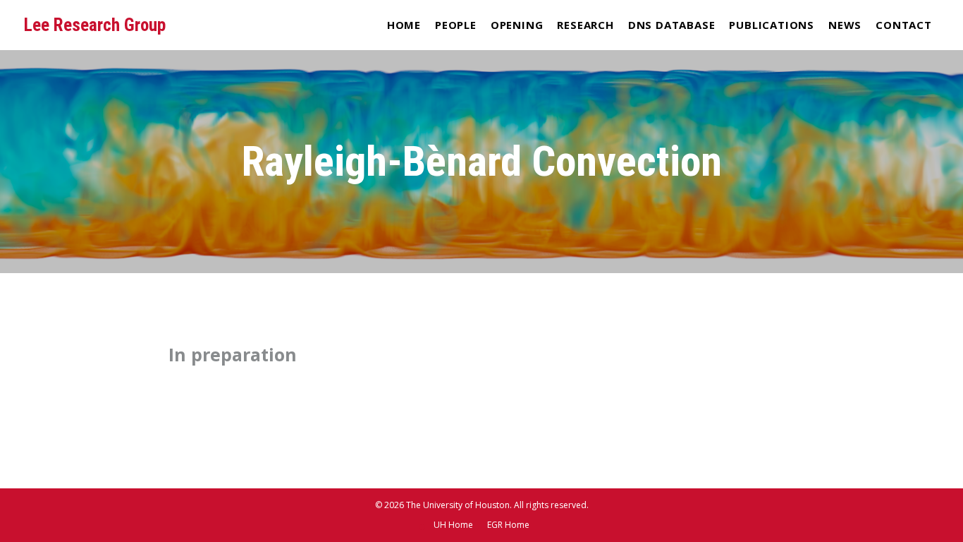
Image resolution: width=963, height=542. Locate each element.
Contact (904, 25)
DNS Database (672, 25)
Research (585, 25)
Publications (771, 25)
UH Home (453, 525)
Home (404, 25)
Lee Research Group (95, 25)
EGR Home (508, 525)
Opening (517, 25)
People (456, 25)
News (844, 25)
